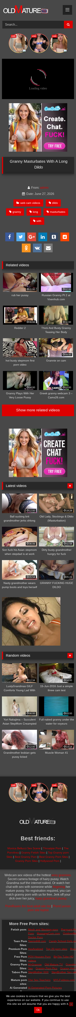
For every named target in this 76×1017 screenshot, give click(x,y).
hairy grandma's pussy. (51, 898)
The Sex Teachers (39, 980)
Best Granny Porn (26, 856)
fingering (59, 886)
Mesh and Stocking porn (43, 929)
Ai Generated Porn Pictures (45, 987)
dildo (55, 202)
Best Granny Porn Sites (53, 856)
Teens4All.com (37, 941)
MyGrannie (35, 964)
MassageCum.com (48, 933)
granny (16, 211)
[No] (71, 1004)
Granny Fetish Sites (33, 852)
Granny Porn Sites (26, 860)
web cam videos (30, 202)
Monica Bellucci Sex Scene (24, 848)
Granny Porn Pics (46, 968)
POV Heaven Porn (39, 956)
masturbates (57, 211)
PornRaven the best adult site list (28, 906)
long (35, 211)
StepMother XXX (38, 972)
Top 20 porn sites (56, 948)
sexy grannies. (61, 875)
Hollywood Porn (49, 860)
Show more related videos (38, 410)
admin (44, 187)
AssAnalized (35, 948)
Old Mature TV (54, 964)
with (38, 220)
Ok (38, 1009)
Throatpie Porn (52, 848)
